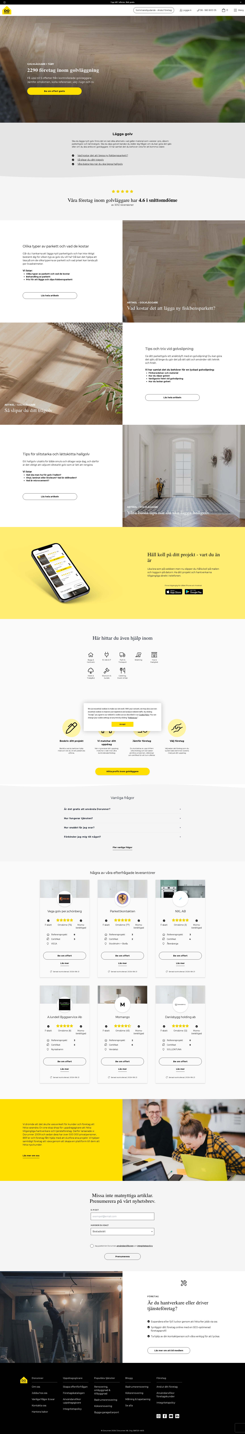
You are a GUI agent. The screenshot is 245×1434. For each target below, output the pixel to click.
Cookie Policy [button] (144, 715)
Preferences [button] (132, 718)
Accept (122, 724)
